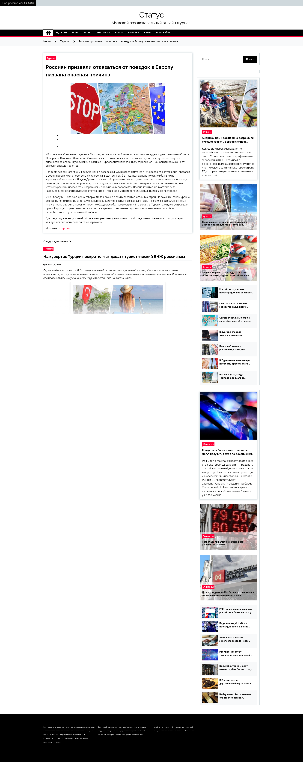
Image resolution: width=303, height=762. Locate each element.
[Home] (48, 33)
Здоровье (61, 32)
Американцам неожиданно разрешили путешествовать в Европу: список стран (228, 140)
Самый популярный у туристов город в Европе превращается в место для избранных (224, 223)
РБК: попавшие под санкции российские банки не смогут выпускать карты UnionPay (236, 611)
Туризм (119, 32)
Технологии (102, 32)
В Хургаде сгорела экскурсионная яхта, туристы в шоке (231, 334)
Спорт (86, 32)
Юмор (147, 32)
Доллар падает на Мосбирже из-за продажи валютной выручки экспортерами (228, 593)
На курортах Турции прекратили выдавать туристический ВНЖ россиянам (114, 256)
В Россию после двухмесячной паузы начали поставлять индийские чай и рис (236, 682)
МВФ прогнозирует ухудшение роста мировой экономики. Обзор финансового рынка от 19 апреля (234, 654)
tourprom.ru (65, 228)
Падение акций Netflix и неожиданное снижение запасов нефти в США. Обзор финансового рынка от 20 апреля (235, 625)
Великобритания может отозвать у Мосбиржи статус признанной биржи (236, 668)
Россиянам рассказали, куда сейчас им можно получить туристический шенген (225, 274)
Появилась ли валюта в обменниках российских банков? (222, 543)
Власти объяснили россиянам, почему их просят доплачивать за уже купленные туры (235, 348)
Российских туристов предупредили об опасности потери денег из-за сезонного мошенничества (236, 291)
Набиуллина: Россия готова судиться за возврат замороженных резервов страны (235, 696)
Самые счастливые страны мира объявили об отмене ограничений (235, 319)
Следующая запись (55, 241)
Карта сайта (163, 32)
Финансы (134, 32)
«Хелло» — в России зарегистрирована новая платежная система (234, 639)
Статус (151, 14)
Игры (75, 32)
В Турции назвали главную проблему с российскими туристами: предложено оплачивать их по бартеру (234, 362)
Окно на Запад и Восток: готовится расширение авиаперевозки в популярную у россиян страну (233, 305)
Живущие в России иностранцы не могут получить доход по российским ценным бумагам (227, 452)
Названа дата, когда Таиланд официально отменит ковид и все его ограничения (233, 376)
